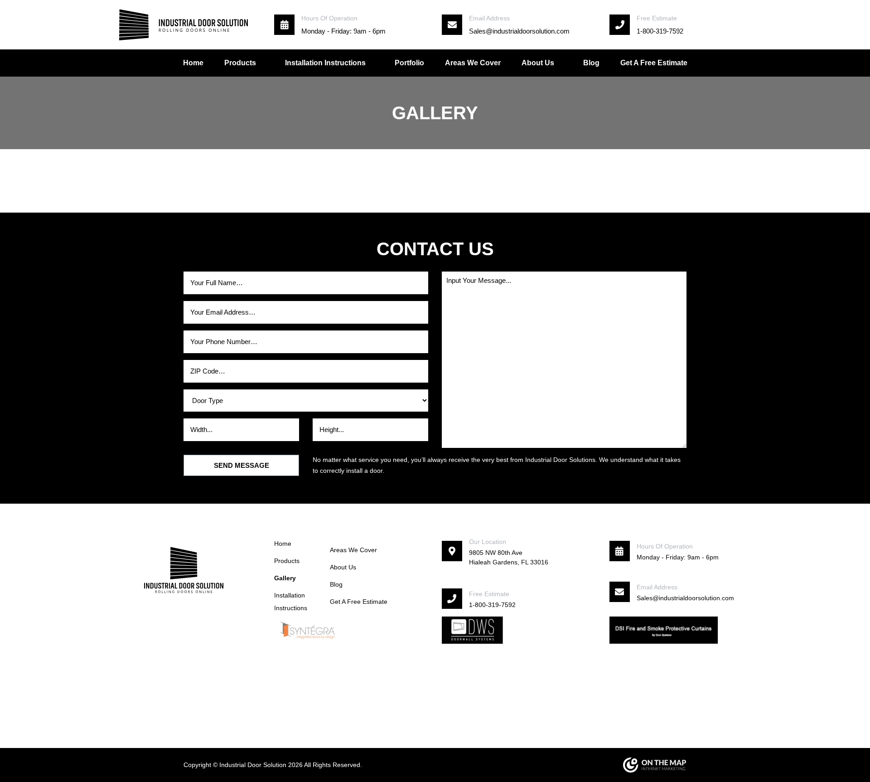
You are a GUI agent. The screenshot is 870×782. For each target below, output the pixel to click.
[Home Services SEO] (654, 765)
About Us (538, 63)
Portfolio (409, 63)
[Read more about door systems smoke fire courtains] (663, 629)
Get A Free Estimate (653, 63)
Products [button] (240, 63)
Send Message (241, 465)
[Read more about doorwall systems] (472, 629)
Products (287, 560)
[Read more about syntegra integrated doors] (307, 629)
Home (193, 63)
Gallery (285, 578)
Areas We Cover (473, 63)
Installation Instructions (325, 63)
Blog (591, 63)
